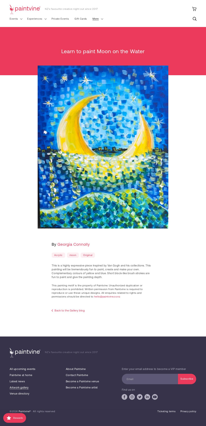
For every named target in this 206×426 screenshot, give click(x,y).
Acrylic (58, 254)
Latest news (17, 381)
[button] (15, 18)
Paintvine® (25, 411)
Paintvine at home (21, 375)
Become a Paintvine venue (82, 381)
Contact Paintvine (77, 375)
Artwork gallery (19, 387)
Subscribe (186, 378)
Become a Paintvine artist (82, 387)
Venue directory (19, 393)
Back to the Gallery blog (70, 310)
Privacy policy (188, 411)
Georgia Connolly (73, 244)
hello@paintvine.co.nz (107, 296)
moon (73, 254)
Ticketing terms (166, 411)
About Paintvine (76, 368)
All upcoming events (22, 368)
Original (87, 254)
